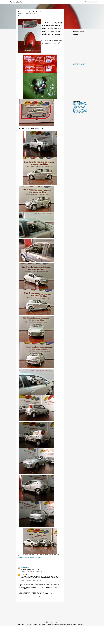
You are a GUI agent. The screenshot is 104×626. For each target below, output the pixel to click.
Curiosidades (21, 557)
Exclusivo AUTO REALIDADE (29, 557)
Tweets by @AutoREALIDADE (78, 64)
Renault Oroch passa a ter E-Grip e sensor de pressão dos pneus (79, 103)
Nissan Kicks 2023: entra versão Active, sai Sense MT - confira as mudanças (80, 110)
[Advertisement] (40, 611)
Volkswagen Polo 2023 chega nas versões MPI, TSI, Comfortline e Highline (79, 107)
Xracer (22, 574)
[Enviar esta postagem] (19, 556)
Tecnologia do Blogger (53, 622)
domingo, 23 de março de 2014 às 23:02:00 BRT (31, 580)
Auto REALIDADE (15, 2)
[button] (19, 15)
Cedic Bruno (24, 567)
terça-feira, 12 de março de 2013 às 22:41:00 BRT (32, 571)
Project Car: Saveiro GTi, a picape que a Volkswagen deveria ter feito (80, 112)
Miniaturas (39, 557)
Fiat (35, 557)
